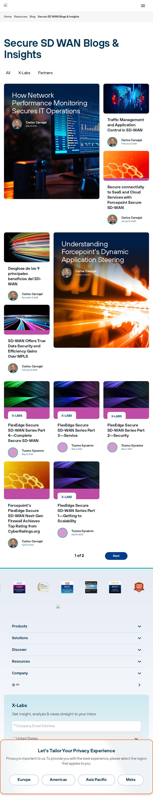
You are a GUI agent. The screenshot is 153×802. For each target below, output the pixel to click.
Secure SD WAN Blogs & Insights (58, 16)
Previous (39, 556)
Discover (19, 650)
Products (19, 626)
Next (116, 556)
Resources (20, 16)
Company (20, 673)
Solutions (20, 638)
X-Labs (24, 73)
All (8, 73)
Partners (45, 73)
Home (8, 16)
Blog (32, 16)
